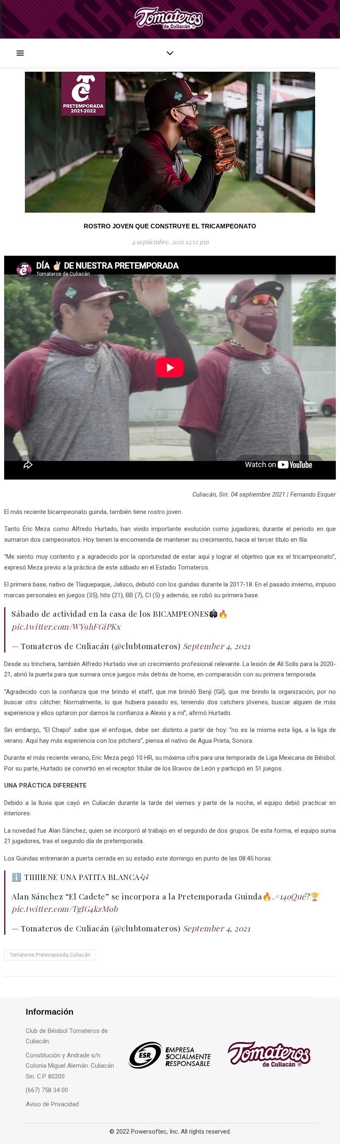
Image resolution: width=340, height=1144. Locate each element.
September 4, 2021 (216, 645)
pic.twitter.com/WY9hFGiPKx (66, 626)
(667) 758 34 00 (47, 1090)
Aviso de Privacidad (52, 1104)
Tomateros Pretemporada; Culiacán (50, 955)
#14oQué (290, 896)
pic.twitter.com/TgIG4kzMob (65, 908)
